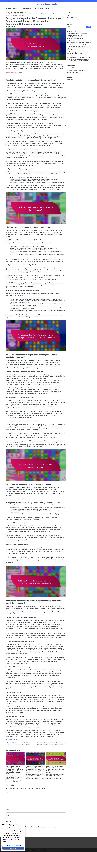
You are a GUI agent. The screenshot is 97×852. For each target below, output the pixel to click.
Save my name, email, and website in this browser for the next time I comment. (31, 827)
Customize (7, 845)
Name (8, 809)
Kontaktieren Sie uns (25, 8)
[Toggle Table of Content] (21, 76)
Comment (9, 792)
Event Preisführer (71, 68)
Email (8, 815)
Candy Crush (28, 136)
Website (8, 821)
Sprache (47, 8)
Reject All (18, 845)
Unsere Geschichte (38, 8)
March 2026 (70, 79)
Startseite (8, 8)
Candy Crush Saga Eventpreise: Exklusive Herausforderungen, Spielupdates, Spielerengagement (77, 53)
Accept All (13, 848)
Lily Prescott (17, 27)
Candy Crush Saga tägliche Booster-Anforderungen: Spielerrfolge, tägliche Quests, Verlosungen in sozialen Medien (55, 769)
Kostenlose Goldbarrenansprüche (76, 70)
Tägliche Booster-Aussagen (12, 739)
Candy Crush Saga (34, 83)
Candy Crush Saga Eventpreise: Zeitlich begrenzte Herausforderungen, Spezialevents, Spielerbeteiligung (79, 48)
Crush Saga (43, 172)
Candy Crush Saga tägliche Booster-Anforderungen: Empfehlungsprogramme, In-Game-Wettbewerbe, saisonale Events (35, 769)
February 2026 (70, 82)
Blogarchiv (15, 8)
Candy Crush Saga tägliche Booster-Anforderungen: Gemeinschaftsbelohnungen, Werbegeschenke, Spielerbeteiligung (79, 42)
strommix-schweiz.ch (48, 4)
